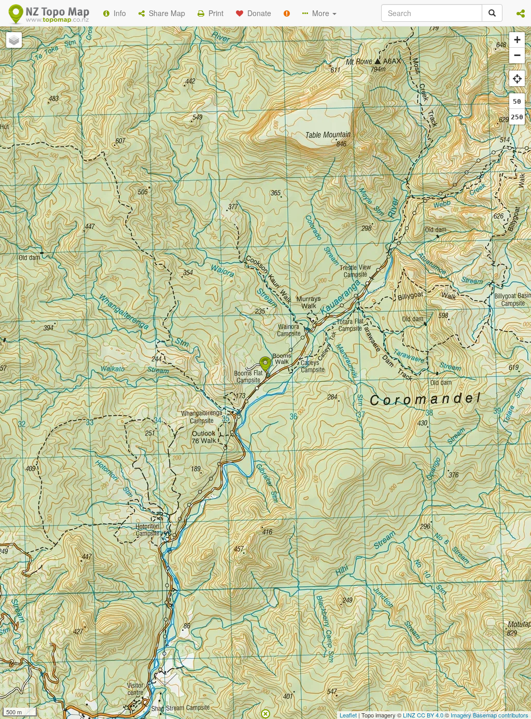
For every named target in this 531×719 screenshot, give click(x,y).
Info (117, 13)
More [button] (319, 13)
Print (213, 13)
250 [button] (517, 117)
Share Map (165, 13)
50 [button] (517, 101)
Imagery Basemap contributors (489, 715)
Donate (257, 13)
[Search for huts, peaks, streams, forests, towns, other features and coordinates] (492, 13)
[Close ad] (265, 713)
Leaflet (348, 715)
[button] (520, 13)
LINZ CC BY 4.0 (423, 715)
